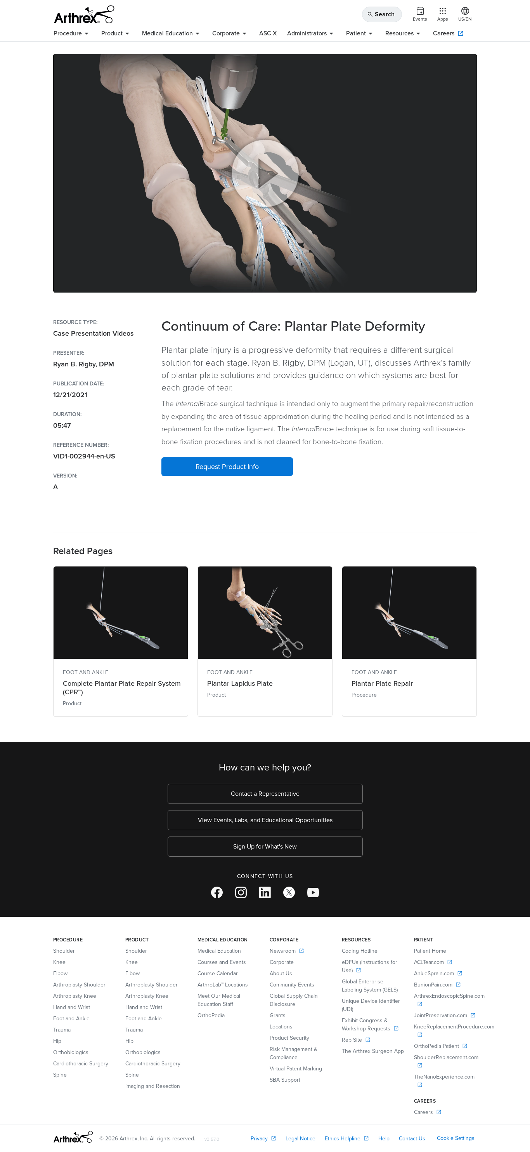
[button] (227, 466)
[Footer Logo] (73, 1137)
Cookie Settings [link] (456, 1138)
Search (381, 14)
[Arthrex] (84, 14)
